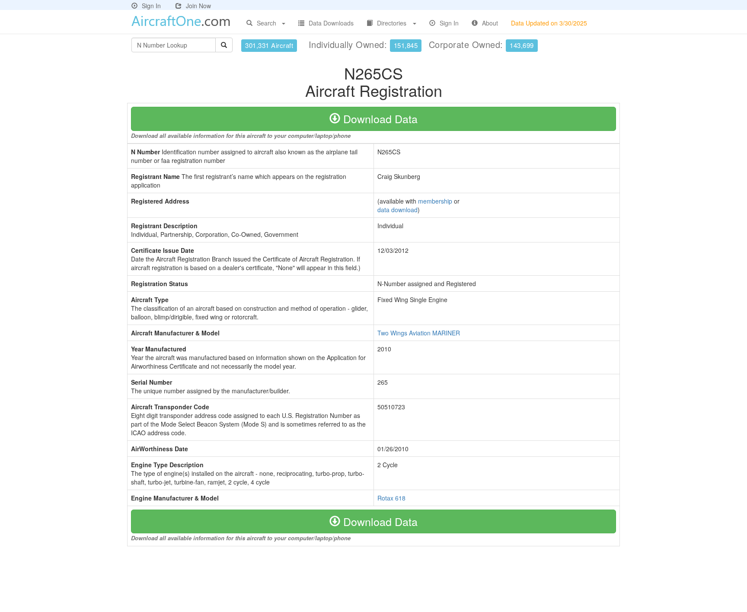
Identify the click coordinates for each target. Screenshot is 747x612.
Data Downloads (331, 23)
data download (397, 209)
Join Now (198, 5)
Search (266, 23)
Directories (391, 23)
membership (435, 201)
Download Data (379, 118)
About (490, 23)
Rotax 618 (391, 498)
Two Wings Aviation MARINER (418, 332)
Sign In (151, 5)
